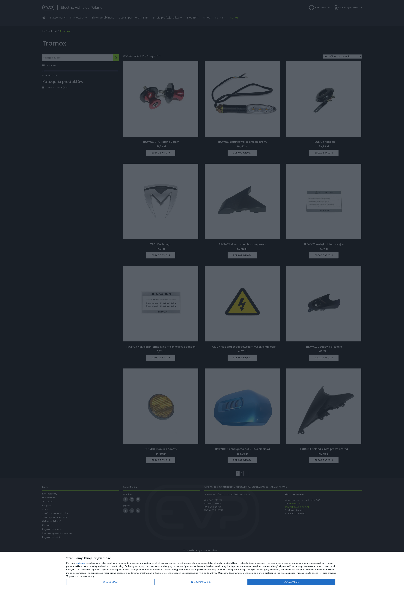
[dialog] (202, 570)
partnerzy (80, 563)
